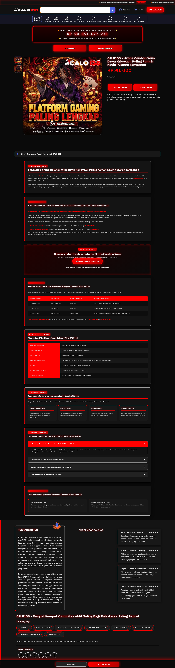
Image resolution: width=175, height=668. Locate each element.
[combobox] (75, 10)
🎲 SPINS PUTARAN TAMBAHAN (87, 261)
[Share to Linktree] (34, 655)
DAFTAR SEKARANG (105, 48)
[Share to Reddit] (48, 655)
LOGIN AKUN (70, 48)
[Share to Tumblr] (54, 655)
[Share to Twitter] (21, 655)
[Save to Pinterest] (41, 655)
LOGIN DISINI (145, 87)
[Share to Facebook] (28, 655)
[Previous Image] (25, 96)
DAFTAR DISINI (120, 87)
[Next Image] (100, 96)
